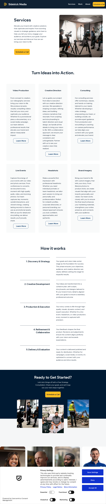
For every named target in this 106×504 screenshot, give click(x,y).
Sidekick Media (17, 4)
